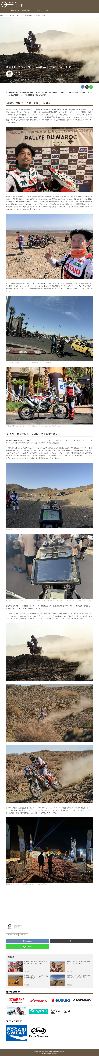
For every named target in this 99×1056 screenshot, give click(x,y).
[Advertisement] (24, 903)
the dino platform (52, 1053)
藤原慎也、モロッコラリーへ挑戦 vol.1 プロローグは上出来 (38, 67)
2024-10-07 (18, 73)
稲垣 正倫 (17, 75)
